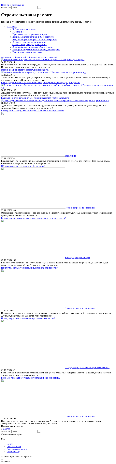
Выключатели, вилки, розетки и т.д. (29, 42)
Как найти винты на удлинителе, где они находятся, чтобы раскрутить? (35, 98)
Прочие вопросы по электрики (27, 52)
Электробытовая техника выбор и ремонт (32, 47)
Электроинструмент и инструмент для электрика (36, 49)
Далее (7, 429)
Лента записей (14, 446)
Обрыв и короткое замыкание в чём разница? (23, 166)
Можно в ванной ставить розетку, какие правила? (25, 70)
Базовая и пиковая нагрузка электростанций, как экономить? (30, 378)
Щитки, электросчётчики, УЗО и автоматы (33, 37)
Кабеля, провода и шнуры (24, 29)
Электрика (12, 26)
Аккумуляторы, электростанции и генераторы (34, 39)
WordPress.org (13, 451)
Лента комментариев (17, 449)
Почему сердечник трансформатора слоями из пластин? (28, 318)
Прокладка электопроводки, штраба (29, 34)
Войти (10, 444)
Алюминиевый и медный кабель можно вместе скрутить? (29, 57)
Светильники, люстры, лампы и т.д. (29, 44)
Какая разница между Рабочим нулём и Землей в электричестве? (32, 110)
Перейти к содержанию (12, 5)
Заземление (17, 32)
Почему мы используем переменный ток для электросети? (29, 268)
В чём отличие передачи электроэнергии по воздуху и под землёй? (33, 218)
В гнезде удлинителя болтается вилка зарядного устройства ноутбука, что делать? (40, 82)
